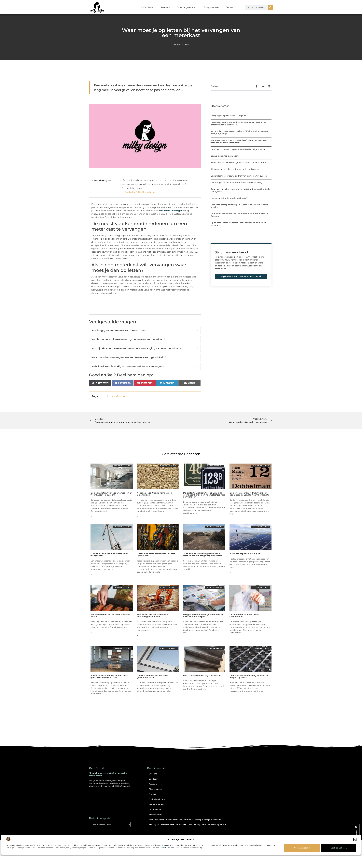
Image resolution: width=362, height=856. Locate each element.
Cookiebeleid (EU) (157, 799)
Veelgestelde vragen (132, 188)
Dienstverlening (181, 44)
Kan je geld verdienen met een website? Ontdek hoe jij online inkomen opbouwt (187, 825)
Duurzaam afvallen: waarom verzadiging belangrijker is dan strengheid (241, 190)
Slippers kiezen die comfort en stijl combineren (235, 169)
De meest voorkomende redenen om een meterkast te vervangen (155, 180)
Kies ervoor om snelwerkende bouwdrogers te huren (152, 615)
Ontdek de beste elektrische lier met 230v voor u (156, 554)
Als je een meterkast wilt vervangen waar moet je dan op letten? (154, 184)
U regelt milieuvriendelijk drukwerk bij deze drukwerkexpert (203, 615)
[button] (355, 839)
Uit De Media (146, 7)
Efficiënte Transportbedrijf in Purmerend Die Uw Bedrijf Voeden (239, 205)
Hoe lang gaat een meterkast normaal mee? (144, 330)
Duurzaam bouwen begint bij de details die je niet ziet (238, 149)
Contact (230, 7)
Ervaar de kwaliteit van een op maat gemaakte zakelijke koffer (109, 676)
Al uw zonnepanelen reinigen (245, 553)
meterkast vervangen (171, 210)
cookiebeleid (165, 848)
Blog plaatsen (211, 7)
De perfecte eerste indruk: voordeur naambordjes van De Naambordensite (249, 494)
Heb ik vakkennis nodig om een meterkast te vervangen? (144, 366)
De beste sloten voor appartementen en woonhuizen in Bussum (239, 214)
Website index (155, 814)
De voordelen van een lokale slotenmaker (244, 615)
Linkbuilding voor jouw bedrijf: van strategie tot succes (239, 176)
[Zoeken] (270, 7)
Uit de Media (155, 809)
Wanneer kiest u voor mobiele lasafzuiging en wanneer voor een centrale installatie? (239, 141)
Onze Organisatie (186, 7)
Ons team (153, 779)
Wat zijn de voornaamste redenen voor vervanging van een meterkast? (144, 348)
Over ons (153, 774)
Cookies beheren (339, 848)
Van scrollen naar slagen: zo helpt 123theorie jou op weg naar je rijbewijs (239, 132)
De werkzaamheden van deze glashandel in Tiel (152, 676)
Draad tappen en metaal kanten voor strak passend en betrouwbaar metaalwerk (239, 123)
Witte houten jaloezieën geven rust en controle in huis (239, 162)
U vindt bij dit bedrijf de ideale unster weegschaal (109, 554)
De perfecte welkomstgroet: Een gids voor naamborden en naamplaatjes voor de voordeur (204, 495)
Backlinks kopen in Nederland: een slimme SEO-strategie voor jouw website (185, 819)
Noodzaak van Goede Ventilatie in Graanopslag (154, 494)
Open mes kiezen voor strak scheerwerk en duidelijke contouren (238, 223)
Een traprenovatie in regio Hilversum (202, 675)
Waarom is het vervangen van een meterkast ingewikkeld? (144, 357)
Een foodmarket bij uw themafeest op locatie (110, 615)
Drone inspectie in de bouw (225, 156)
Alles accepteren (302, 848)
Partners (165, 7)
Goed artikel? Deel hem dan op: (140, 192)
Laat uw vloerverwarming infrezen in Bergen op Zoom (249, 676)
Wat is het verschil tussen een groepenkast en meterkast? (144, 339)
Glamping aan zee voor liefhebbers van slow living (236, 182)
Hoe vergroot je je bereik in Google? (229, 198)
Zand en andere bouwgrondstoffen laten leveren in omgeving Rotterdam (202, 554)
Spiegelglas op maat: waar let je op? (229, 115)
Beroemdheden (156, 804)
